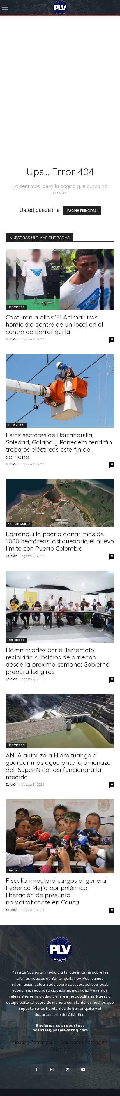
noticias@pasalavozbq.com (60, 1030)
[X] (67, 1069)
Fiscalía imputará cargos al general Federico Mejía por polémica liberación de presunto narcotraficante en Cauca (57, 891)
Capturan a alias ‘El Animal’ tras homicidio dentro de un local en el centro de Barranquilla (54, 324)
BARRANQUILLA (19, 524)
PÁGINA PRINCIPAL (81, 211)
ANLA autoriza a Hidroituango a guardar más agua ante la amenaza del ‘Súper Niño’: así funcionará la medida (58, 766)
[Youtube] (83, 1069)
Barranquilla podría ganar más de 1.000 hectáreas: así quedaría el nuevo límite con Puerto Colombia (60, 541)
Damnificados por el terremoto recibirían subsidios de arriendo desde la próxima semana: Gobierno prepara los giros (58, 660)
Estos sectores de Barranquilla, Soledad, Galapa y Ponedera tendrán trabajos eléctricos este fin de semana (59, 445)
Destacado (16, 307)
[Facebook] (37, 1069)
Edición (11, 339)
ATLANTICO (16, 425)
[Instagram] (52, 1069)
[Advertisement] (60, 78)
